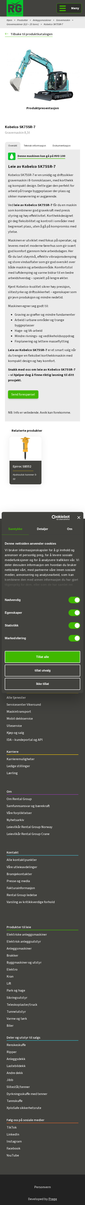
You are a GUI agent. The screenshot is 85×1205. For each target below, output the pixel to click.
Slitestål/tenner (18, 1086)
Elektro (12, 969)
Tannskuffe (14, 1100)
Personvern (42, 1187)
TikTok (12, 1127)
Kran (10, 976)
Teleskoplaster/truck (22, 1004)
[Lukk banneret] (78, 517)
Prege (52, 1199)
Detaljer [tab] (42, 529)
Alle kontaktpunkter (22, 859)
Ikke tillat (42, 683)
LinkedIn (13, 1134)
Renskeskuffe (16, 1045)
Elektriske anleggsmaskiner (27, 934)
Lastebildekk (16, 1066)
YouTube (13, 1155)
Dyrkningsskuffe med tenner (27, 1093)
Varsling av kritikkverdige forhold (31, 902)
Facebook (13, 1148)
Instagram (14, 1141)
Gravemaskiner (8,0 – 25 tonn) (23, 24)
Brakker (12, 955)
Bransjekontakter (19, 874)
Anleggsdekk (16, 1059)
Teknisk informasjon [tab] (35, 145)
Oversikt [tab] (12, 145)
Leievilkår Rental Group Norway (29, 827)
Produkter (22, 20)
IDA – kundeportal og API (25, 739)
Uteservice (14, 725)
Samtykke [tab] (15, 529)
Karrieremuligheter (20, 759)
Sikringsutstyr (17, 997)
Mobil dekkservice (20, 718)
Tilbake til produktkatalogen (31, 34)
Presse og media (18, 881)
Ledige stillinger (18, 766)
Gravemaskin (63, 20)
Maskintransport (19, 711)
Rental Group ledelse (22, 895)
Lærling (12, 773)
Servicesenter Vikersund (24, 704)
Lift (9, 983)
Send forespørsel (23, 394)
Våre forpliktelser (19, 813)
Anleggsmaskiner (42, 20)
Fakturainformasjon (21, 888)
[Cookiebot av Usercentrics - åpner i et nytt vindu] (52, 517)
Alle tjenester (16, 697)
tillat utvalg (43, 670)
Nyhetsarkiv (15, 820)
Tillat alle (42, 657)
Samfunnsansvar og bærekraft (28, 806)
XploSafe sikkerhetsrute (24, 1107)
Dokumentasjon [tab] (62, 145)
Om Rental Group (19, 799)
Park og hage (16, 990)
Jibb (10, 1079)
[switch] (74, 612)
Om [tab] (69, 529)
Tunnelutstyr (16, 1011)
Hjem (9, 20)
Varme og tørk (17, 1018)
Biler (10, 1025)
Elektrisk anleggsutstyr (24, 941)
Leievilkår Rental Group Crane (28, 834)
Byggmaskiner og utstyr (24, 962)
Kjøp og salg (15, 732)
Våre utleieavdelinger (22, 867)
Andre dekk (15, 1072)
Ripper (12, 1052)
